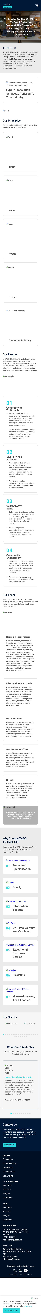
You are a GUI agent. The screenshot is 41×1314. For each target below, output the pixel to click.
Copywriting (8, 1176)
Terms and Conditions (25, 1275)
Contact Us (9, 1145)
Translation (8, 1159)
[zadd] (7, 5)
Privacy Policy (13, 1275)
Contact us (7, 1197)
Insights (6, 1193)
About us (7, 1189)
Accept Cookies (11, 1310)
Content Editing (9, 1163)
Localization (8, 1167)
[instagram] (20, 1270)
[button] (3, 1034)
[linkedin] (15, 1270)
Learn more (28, 1306)
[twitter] (26, 1270)
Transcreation (9, 1171)
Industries (7, 1185)
